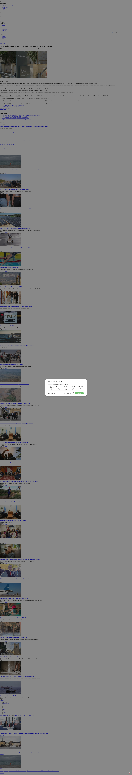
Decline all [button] (69, 393)
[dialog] (66, 387)
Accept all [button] (79, 393)
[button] (51, 393)
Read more (66, 384)
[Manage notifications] (129, 773)
